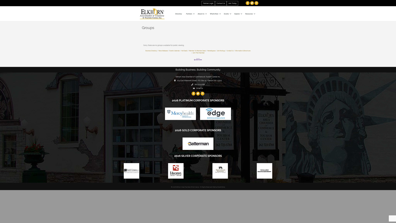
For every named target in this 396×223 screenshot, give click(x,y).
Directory (178, 14)
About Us (201, 14)
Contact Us (221, 3)
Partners (189, 14)
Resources (249, 14)
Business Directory (151, 51)
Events (226, 14)
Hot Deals (184, 51)
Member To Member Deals (197, 51)
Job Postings (221, 51)
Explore (237, 14)
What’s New (214, 14)
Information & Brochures (242, 51)
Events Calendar (174, 51)
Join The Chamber (198, 53)
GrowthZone (221, 187)
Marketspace (211, 51)
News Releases (163, 51)
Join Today (232, 3)
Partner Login (208, 3)
